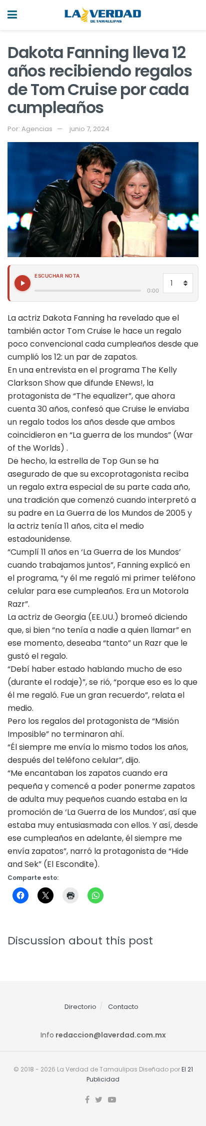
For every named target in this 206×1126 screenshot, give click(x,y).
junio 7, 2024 (90, 129)
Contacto (123, 1006)
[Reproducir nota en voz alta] (22, 283)
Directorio (80, 1006)
